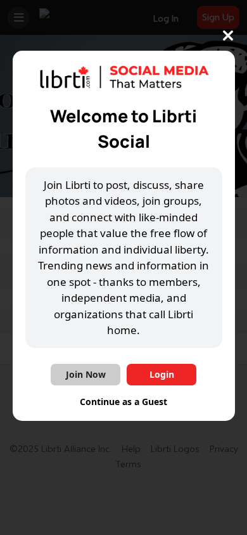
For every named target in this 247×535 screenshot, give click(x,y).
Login (161, 374)
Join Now (86, 374)
